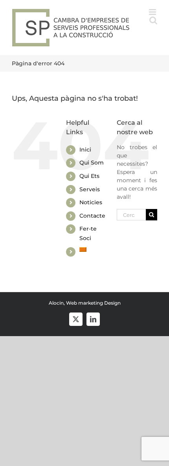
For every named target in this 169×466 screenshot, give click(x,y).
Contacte (92, 215)
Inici (85, 149)
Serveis (89, 189)
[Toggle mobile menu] (153, 12)
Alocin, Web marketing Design (85, 303)
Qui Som (91, 162)
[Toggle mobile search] (153, 20)
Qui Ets (89, 175)
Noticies (90, 202)
